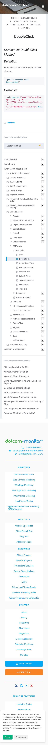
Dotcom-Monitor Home (24, 474)
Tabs (15, 336)
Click (21, 255)
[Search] (40, 145)
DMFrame (17, 302)
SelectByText (24, 272)
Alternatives (24, 576)
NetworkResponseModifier (24, 319)
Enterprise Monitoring (24, 644)
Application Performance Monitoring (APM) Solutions (23, 507)
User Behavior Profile (18, 186)
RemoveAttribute (26, 267)
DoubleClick (24, 259)
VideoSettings (18, 340)
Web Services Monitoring (24, 480)
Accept (8, 737)
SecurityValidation (20, 332)
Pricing (24, 617)
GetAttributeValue (26, 263)
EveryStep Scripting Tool (15, 169)
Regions (16, 327)
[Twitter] (21, 685)
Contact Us (24, 623)
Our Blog (24, 655)
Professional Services (24, 566)
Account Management (14, 349)
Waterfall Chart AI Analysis (16, 376)
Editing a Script (16, 190)
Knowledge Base (24, 649)
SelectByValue (25, 276)
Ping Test (24, 536)
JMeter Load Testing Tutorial (24, 587)
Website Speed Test (24, 526)
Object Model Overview (22, 225)
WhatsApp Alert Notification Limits (20, 397)
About (24, 612)
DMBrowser (18, 237)
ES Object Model (16, 212)
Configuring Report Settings (17, 388)
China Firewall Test (24, 531)
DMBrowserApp (19, 242)
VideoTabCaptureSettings (23, 220)
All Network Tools (24, 542)
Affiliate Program (24, 555)
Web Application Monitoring (24, 490)
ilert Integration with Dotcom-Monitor (21, 408)
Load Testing (10, 159)
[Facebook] (16, 685)
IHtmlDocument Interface (23, 306)
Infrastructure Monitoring (24, 496)
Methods (11, 123)
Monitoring (9, 164)
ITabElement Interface (22, 310)
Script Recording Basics (19, 173)
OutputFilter (18, 323)
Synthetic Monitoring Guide (24, 592)
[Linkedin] (26, 685)
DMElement (17, 246)
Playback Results (17, 195)
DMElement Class (23, 297)
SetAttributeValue (26, 280)
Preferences (21, 737)
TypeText (23, 289)
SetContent (24, 285)
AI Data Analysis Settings (16, 371)
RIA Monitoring (16, 182)
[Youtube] (31, 685)
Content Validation (17, 177)
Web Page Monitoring (24, 485)
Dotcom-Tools (24, 709)
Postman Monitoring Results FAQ (19, 413)
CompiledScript (19, 229)
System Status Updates (24, 571)
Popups (16, 216)
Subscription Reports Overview (18, 392)
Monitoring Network (24, 639)
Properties (20, 293)
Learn (24, 582)
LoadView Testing (24, 704)
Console (16, 233)
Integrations (24, 633)
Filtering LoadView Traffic (16, 367)
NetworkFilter (18, 314)
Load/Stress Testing (24, 501)
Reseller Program (24, 560)
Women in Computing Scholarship (24, 598)
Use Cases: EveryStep (18, 344)
